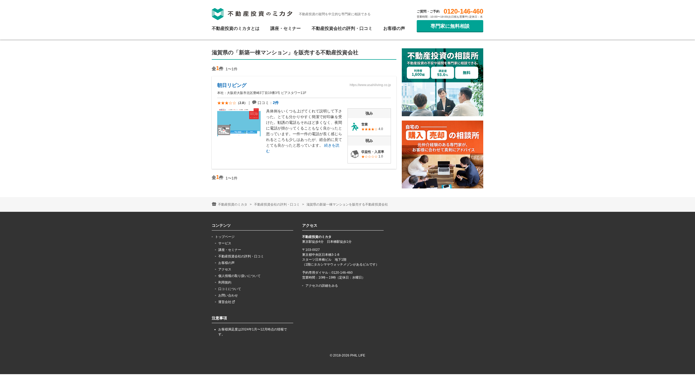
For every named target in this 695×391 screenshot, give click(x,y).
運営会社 (225, 302)
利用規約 (224, 282)
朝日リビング (232, 85)
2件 (276, 102)
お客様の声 (394, 28)
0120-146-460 (463, 11)
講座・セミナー (285, 28)
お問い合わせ (228, 295)
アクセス (224, 269)
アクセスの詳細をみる (321, 286)
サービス (224, 243)
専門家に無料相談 (450, 26)
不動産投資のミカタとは (236, 28)
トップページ (225, 237)
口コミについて (229, 289)
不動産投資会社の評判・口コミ (342, 28)
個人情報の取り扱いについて (239, 276)
